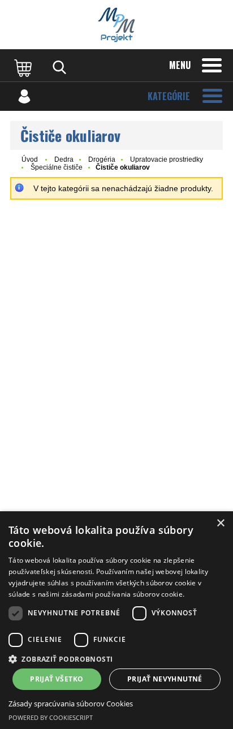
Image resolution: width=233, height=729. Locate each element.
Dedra (64, 159)
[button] (116, 658)
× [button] (220, 523)
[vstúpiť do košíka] (24, 67)
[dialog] (116, 620)
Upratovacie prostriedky (166, 159)
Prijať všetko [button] (56, 679)
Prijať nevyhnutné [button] (164, 679)
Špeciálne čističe (57, 167)
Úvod (29, 159)
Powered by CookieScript (50, 717)
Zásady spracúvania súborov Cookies (70, 703)
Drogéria (101, 159)
